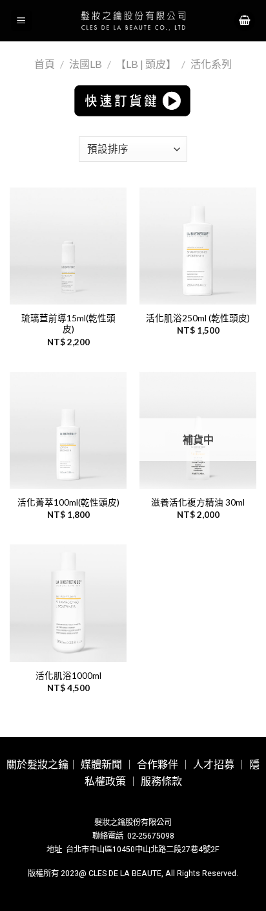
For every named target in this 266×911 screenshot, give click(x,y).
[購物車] (244, 21)
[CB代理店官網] (133, 21)
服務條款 (161, 781)
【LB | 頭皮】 (146, 64)
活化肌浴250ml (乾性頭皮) (198, 318)
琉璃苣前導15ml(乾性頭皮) (68, 324)
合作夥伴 (157, 764)
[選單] (21, 21)
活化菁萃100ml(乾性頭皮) (68, 502)
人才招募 (213, 764)
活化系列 (211, 64)
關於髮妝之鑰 (37, 764)
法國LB (85, 64)
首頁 (44, 64)
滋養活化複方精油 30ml (198, 502)
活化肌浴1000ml (68, 675)
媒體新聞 (101, 764)
